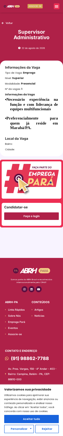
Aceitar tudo (31, 419)
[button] (57, 6)
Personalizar (19, 429)
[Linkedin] (32, 289)
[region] (31, 410)
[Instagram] (25, 289)
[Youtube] (39, 289)
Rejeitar (47, 429)
